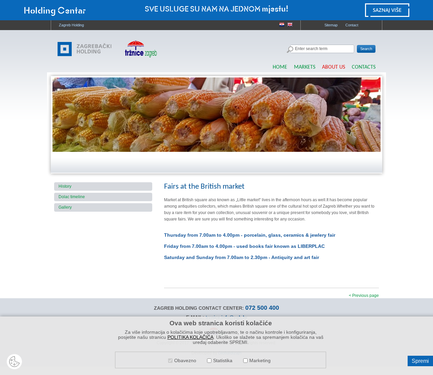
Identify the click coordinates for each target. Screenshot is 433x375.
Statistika (222, 360)
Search (366, 49)
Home (280, 67)
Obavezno (185, 360)
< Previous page (364, 295)
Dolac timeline (72, 196)
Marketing (260, 360)
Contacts (363, 67)
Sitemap (331, 25)
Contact (351, 25)
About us (333, 67)
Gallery (65, 207)
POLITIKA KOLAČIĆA (190, 337)
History (65, 186)
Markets (304, 67)
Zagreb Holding (71, 25)
